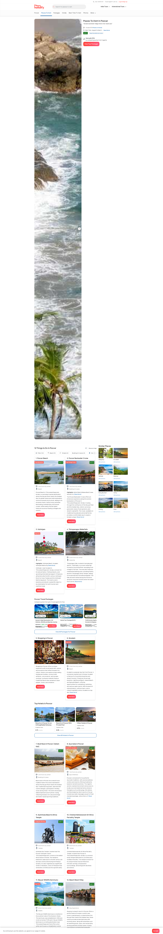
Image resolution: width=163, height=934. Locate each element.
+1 (77, 19)
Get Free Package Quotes (97, 30)
